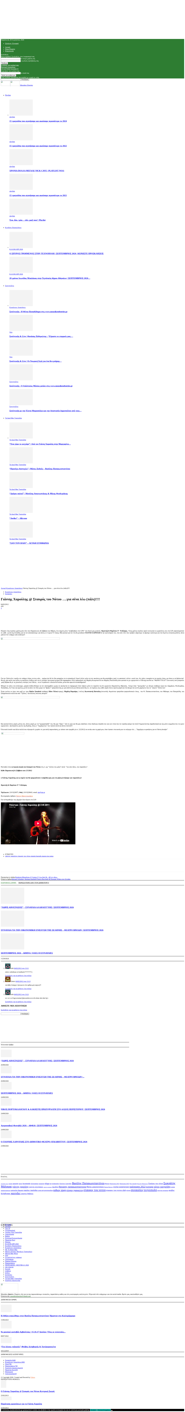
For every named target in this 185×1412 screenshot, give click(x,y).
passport (41, 1183)
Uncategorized (10, 1230)
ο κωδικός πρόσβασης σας (30, 61)
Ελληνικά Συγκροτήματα (13, 1238)
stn (51, 1183)
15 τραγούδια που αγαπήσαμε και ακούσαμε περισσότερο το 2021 (38, 195)
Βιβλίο (7, 1236)
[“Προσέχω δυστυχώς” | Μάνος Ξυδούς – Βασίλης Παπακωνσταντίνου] (21, 463)
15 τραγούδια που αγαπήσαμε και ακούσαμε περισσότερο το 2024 (38, 121)
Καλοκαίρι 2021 (114, 1183)
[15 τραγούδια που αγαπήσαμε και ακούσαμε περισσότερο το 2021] (21, 189)
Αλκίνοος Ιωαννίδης (65, 1183)
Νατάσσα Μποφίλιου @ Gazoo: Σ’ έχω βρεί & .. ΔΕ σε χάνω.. (36, 877)
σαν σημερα (9, 1267)
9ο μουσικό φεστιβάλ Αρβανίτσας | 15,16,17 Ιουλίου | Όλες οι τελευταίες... (33, 1332)
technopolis (55, 1183)
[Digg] (44, 615)
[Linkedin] (36, 615)
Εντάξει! (93, 1410)
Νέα (10, 332)
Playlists (8, 95)
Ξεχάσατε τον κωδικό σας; (10, 65)
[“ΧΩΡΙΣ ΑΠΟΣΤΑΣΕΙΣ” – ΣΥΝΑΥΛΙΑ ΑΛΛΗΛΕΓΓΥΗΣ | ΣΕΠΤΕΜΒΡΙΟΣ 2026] (12, 903)
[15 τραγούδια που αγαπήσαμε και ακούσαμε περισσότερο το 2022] (21, 140)
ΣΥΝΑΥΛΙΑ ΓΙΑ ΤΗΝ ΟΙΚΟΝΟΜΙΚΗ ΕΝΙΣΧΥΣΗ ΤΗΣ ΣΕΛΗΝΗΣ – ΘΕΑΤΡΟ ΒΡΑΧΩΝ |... (42, 1077)
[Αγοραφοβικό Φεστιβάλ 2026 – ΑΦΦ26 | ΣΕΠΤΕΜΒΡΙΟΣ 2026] (6, 1121)
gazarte (15, 1184)
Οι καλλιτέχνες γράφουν (13, 1257)
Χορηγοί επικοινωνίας (12, 1280)
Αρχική (7, 47)
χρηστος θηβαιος (27, 1194)
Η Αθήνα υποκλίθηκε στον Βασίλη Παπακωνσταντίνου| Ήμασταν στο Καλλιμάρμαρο (38, 1316)
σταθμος (8, 1271)
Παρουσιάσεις (10, 1263)
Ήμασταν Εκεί (10, 1240)
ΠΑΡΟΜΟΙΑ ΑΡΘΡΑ (8, 883)
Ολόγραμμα (9, 1259)
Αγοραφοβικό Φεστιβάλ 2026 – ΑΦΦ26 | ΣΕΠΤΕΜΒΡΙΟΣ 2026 (29, 1125)
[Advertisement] (92, 561)
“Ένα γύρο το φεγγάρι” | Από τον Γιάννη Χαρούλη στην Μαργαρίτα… (40, 444)
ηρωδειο (55, 1187)
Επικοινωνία (9, 51)
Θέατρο (107, 1183)
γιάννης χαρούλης (20, 1186)
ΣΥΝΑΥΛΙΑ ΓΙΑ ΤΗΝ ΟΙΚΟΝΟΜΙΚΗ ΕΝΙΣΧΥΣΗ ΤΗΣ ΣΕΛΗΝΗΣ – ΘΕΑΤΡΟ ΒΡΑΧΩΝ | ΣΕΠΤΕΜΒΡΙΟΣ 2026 (52, 930)
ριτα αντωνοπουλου (45, 1190)
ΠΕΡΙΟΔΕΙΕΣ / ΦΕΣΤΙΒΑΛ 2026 (17, 1265)
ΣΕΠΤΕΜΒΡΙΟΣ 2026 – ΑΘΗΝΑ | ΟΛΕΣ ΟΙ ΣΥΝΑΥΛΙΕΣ (27, 953)
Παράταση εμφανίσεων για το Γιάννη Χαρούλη (21, 1404)
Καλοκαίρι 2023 (124, 1183)
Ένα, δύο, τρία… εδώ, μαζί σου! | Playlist (27, 220)
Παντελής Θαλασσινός (142, 1183)
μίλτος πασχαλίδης (162, 1186)
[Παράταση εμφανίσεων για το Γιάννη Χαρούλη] (6, 1400)
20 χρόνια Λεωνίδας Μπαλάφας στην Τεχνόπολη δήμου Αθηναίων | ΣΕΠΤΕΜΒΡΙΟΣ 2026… (49, 278)
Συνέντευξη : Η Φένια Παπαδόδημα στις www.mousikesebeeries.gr (38, 311)
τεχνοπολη (150, 1190)
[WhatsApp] (28, 615)
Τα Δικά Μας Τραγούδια (13, 418)
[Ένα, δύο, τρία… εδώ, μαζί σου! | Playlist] (21, 214)
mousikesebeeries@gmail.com (20, 1296)
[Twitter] (12, 615)
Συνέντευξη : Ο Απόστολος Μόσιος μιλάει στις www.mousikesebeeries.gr (41, 386)
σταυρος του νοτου (95, 1190)
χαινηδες (15, 1193)
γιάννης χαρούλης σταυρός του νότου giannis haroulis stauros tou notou (29, 856)
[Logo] (5, 85)
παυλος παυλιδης (31, 1190)
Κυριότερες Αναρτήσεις (17, 307)
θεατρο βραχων (108, 1187)
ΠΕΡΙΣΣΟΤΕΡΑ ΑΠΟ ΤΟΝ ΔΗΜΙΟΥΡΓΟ (33, 883)
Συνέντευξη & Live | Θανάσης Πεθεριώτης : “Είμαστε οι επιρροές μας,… (41, 336)
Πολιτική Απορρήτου (8, 67)
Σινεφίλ (7, 1269)
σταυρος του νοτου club (116, 1190)
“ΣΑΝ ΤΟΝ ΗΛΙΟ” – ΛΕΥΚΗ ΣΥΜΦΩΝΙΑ (29, 543)
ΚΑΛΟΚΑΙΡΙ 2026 (16, 249)
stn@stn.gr (41, 792)
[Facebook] (4, 615)
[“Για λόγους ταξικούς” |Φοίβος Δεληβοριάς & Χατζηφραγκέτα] (6, 1342)
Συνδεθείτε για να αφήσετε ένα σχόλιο (18, 976)
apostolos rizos (4, 1183)
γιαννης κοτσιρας (47, 1187)
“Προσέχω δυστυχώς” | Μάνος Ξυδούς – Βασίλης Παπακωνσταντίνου (39, 469)
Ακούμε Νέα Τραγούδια (13, 1232)
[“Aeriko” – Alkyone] (21, 512)
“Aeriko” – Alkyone (18, 518)
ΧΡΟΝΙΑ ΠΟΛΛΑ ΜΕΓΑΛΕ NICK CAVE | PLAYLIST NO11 (36, 171)
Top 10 (7, 1228)
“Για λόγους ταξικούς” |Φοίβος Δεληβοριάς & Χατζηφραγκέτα (28, 1347)
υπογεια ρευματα (162, 1190)
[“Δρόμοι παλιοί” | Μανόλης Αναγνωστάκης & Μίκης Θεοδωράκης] (21, 487)
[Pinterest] (20, 615)
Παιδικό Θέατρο (10, 1261)
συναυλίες (137, 1190)
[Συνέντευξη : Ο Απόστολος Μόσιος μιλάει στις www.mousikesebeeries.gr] (21, 380)
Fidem (33, 1377)
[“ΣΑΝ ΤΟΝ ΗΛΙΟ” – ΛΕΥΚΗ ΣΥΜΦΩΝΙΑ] (21, 537)
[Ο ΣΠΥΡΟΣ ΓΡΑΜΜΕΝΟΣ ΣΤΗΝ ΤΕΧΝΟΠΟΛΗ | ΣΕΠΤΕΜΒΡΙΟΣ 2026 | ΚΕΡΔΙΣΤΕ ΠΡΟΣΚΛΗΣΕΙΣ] (21, 247)
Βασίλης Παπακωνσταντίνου (88, 1183)
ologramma (34, 1183)
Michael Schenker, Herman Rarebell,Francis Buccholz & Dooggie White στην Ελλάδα (41, 879)
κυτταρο (149, 1186)
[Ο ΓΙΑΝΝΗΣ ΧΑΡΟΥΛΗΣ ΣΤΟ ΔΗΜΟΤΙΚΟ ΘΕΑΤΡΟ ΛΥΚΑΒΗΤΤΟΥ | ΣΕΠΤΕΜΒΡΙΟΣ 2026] (6, 1137)
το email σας (25, 73)
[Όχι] (112, 1410)
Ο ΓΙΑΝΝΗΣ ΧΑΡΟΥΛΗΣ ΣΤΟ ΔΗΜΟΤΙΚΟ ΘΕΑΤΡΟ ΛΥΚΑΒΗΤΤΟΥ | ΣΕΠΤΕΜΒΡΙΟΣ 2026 (44, 1142)
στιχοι (128, 1190)
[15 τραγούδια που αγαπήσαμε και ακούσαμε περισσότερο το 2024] (21, 115)
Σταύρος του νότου (155, 1183)
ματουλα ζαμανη (17, 1190)
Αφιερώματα (9, 1234)
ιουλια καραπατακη (121, 1187)
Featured (8, 1225)
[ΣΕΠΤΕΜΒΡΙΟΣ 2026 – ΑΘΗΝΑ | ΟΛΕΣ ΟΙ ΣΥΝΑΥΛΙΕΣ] (12, 949)
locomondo (26, 1184)
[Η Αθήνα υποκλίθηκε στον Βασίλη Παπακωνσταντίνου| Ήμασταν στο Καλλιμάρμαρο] (6, 1311)
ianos (20, 1183)
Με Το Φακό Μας (11, 1250)
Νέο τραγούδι (133, 1183)
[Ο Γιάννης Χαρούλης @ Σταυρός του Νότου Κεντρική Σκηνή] (3, 1387)
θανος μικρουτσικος (95, 1187)
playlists (12, 117)
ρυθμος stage (59, 1190)
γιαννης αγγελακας (36, 1187)
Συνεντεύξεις (9, 286)
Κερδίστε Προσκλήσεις (13, 1246)
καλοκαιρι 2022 (138, 1186)
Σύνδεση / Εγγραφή (12, 43)
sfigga (47, 1183)
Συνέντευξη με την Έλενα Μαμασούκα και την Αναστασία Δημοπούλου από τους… (45, 411)
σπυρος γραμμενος (74, 1190)
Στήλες (7, 1273)
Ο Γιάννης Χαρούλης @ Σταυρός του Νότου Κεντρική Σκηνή (27, 1391)
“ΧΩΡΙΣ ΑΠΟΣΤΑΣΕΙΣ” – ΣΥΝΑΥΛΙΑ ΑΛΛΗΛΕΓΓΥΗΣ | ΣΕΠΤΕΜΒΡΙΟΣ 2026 (37, 907)
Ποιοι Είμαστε (10, 49)
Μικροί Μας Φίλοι (11, 1253)
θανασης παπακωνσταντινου (72, 1186)
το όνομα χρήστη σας (28, 59)
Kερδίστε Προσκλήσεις (13, 228)
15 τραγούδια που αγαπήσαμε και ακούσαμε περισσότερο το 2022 (38, 146)
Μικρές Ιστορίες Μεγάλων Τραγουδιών (18, 1252)
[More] (51, 615)
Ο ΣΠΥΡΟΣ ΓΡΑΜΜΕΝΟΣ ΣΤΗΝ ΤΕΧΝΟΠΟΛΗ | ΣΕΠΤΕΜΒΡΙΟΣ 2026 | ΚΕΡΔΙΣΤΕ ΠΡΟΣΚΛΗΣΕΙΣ (56, 253)
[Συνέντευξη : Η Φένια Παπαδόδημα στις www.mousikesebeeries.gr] (21, 305)
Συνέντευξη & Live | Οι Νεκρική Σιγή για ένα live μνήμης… (35, 361)
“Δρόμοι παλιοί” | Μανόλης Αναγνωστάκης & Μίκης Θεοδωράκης (38, 493)
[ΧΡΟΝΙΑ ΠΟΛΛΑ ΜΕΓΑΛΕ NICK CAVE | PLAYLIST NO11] (21, 164)
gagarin (10, 1183)
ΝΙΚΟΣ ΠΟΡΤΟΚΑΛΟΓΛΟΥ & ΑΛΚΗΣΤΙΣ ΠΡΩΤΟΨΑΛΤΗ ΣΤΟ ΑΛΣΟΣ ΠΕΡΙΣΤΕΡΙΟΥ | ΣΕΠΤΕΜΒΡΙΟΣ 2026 (53, 1109)
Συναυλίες (8, 594)
